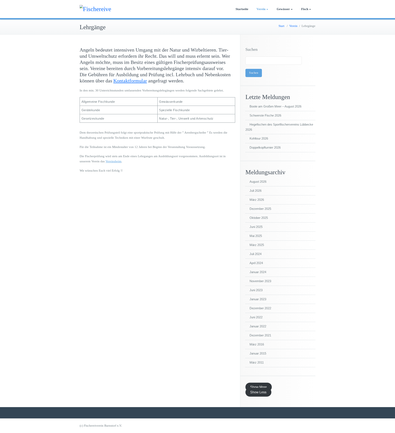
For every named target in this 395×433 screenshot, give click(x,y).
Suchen (251, 49)
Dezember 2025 (260, 208)
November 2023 (260, 281)
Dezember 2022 (260, 308)
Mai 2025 (256, 236)
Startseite (242, 9)
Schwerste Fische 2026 (265, 115)
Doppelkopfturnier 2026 (265, 147)
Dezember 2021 (260, 335)
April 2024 (256, 263)
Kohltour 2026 (259, 138)
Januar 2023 (258, 299)
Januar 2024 (258, 272)
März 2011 (257, 362)
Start (281, 26)
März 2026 (257, 199)
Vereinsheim (113, 161)
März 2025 (257, 245)
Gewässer (283, 9)
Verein (261, 9)
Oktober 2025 (259, 217)
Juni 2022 (256, 317)
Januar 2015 (258, 353)
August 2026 (258, 181)
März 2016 (257, 344)
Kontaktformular (130, 80)
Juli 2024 (255, 254)
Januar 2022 (258, 326)
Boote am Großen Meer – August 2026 (275, 106)
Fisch (304, 9)
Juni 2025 (256, 227)
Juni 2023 (256, 290)
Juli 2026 (255, 190)
